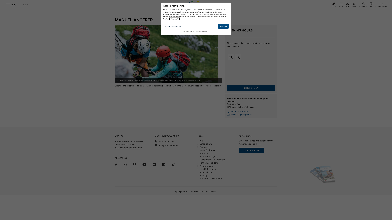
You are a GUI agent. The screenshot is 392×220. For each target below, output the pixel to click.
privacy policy (174, 19)
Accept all (223, 26)
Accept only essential (173, 26)
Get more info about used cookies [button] (195, 32)
